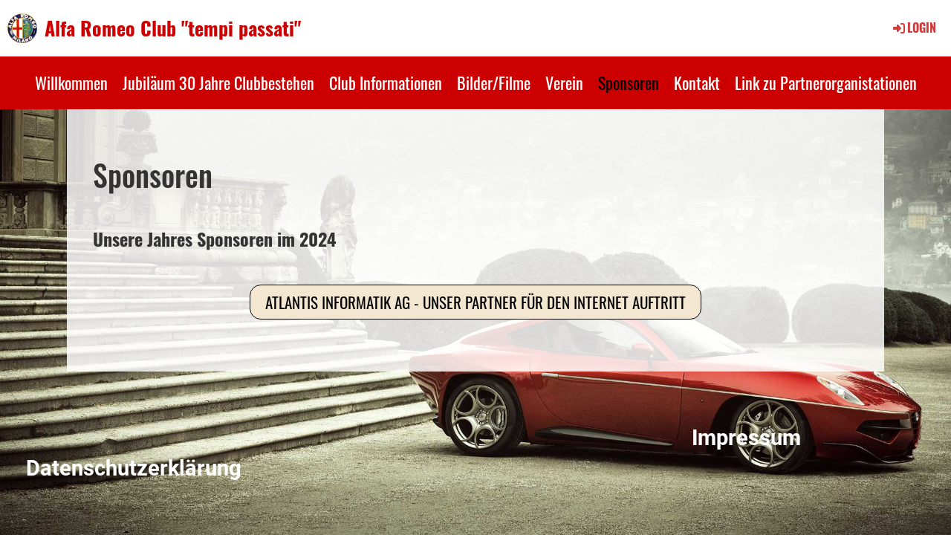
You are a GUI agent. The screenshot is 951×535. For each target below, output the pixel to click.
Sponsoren (628, 82)
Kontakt (697, 82)
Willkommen (71, 82)
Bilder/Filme (493, 82)
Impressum (746, 437)
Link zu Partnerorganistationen (826, 82)
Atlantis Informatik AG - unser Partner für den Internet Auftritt (475, 302)
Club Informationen (385, 82)
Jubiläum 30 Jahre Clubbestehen (218, 82)
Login (921, 27)
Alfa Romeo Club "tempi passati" (173, 28)
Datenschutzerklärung (133, 468)
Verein (564, 82)
